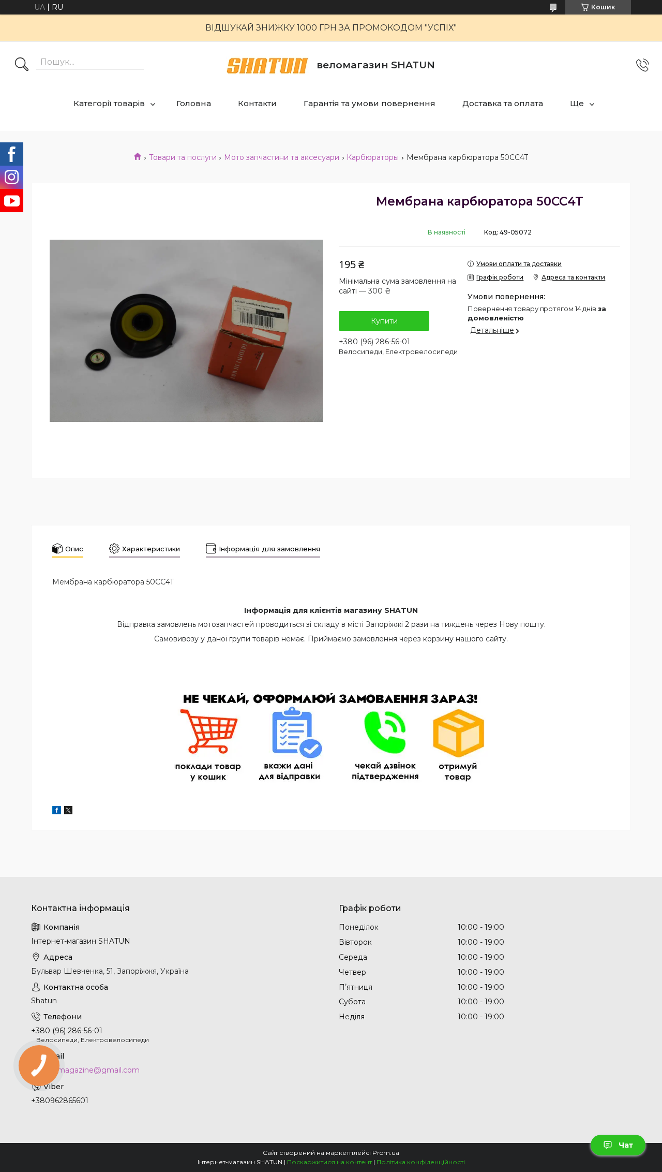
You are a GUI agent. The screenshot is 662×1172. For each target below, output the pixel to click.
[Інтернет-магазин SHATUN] (267, 65)
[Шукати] (21, 65)
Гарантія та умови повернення (369, 103)
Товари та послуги (183, 157)
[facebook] (56, 811)
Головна (193, 103)
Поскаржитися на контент (329, 1162)
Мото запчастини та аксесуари (281, 157)
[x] (68, 811)
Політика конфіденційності (421, 1162)
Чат (626, 1145)
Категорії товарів (109, 103)
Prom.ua (385, 1152)
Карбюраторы (373, 157)
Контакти (257, 103)
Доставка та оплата (502, 103)
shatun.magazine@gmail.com (85, 1070)
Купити (384, 321)
